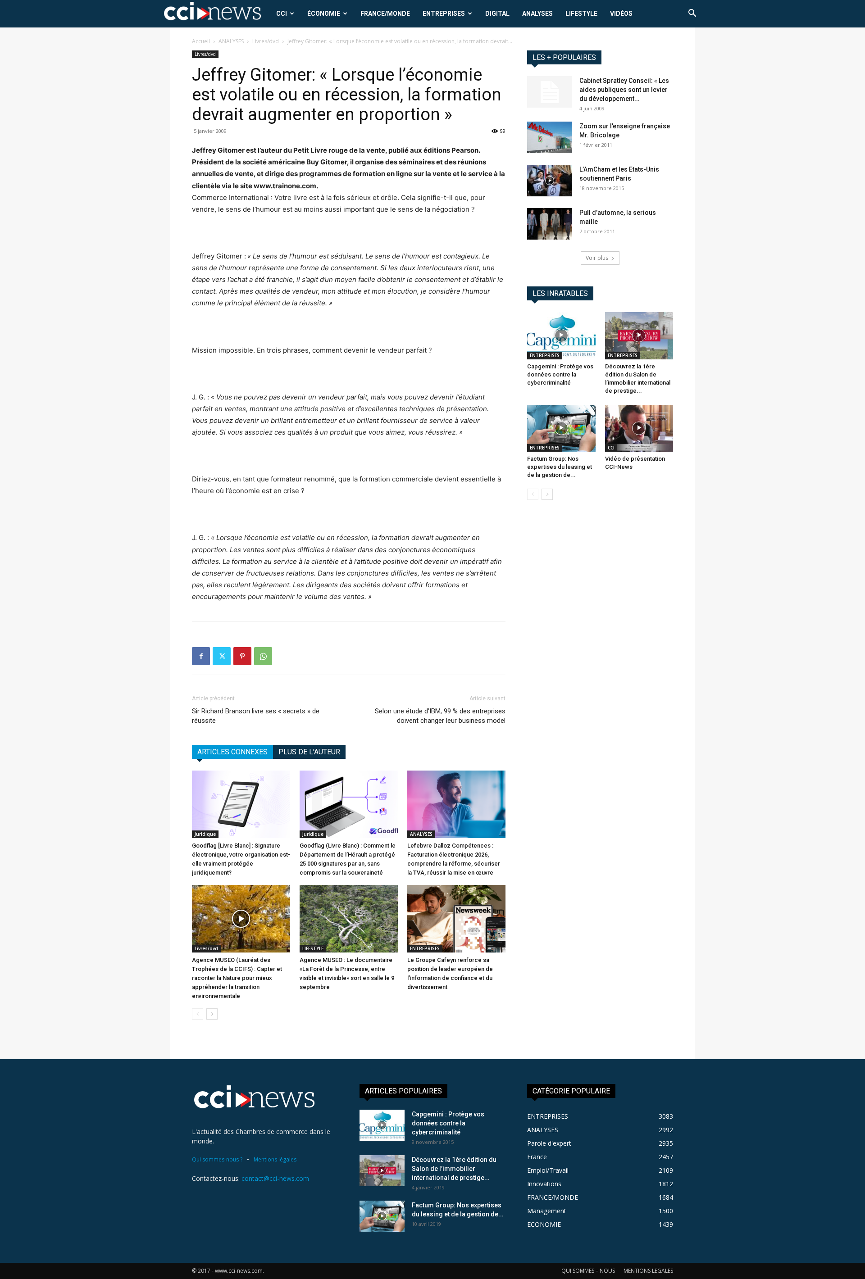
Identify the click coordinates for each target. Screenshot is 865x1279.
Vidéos (621, 13)
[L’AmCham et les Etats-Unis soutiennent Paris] (549, 180)
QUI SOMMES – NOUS (588, 1270)
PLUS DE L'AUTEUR (309, 752)
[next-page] (212, 1014)
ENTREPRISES (444, 13)
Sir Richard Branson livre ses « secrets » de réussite (255, 716)
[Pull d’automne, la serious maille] (549, 224)
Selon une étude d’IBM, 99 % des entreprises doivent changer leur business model (440, 716)
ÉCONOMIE (323, 13)
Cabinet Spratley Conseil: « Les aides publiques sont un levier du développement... (624, 89)
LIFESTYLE (581, 13)
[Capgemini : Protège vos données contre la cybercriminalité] (561, 335)
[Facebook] (201, 656)
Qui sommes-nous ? (217, 1159)
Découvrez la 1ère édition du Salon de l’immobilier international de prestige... (454, 1168)
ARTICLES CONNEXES (232, 752)
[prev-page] (197, 1014)
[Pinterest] (242, 656)
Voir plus (597, 258)
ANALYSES (537, 13)
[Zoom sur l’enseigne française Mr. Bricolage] (549, 137)
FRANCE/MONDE (385, 13)
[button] (692, 14)
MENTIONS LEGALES (648, 1270)
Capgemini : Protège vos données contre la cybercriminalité (560, 374)
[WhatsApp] (263, 656)
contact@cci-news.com (275, 1178)
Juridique (205, 834)
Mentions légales (275, 1159)
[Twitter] (222, 656)
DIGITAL (497, 13)
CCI (281, 13)
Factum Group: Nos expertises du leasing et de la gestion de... (559, 466)
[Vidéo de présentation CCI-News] (639, 428)
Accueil (201, 41)
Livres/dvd (265, 41)
